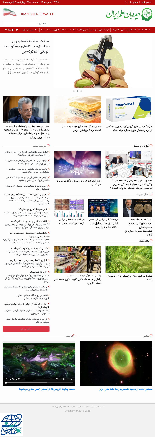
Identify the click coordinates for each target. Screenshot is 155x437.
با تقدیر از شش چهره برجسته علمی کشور (27, 224)
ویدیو (69, 336)
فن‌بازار (26, 30)
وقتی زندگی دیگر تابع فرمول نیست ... (77, 279)
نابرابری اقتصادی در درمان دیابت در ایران (26, 263)
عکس (146, 336)
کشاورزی (34, 30)
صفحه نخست (144, 30)
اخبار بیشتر (26, 329)
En (126, 2)
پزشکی (124, 30)
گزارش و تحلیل (141, 146)
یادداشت (144, 241)
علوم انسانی (104, 30)
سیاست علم (66, 30)
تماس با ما (146, 2)
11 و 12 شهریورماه (27, 276)
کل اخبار (132, 30)
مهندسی (93, 30)
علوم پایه (115, 30)
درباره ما (134, 2)
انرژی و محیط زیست (50, 30)
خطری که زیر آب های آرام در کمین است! (28, 251)
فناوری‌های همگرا (80, 30)
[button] (81, 91)
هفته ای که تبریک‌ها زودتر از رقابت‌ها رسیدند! (131, 184)
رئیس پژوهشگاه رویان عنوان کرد (26, 212)
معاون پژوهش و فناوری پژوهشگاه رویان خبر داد (26, 199)
